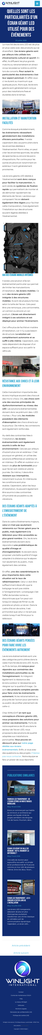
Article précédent (21, 945)
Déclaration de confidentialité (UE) (21, 1012)
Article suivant (21, 953)
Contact (21, 992)
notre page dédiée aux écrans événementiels (17, 746)
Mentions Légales (21, 1009)
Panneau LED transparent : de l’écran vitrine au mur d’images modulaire (19, 801)
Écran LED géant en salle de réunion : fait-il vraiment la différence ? (18, 851)
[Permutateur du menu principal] (37, 3)
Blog (9, 807)
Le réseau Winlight (21, 1002)
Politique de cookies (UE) (21, 1015)
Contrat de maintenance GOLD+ (21, 995)
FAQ (21, 999)
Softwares (21, 1005)
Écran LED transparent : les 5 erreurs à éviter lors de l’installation (18, 900)
